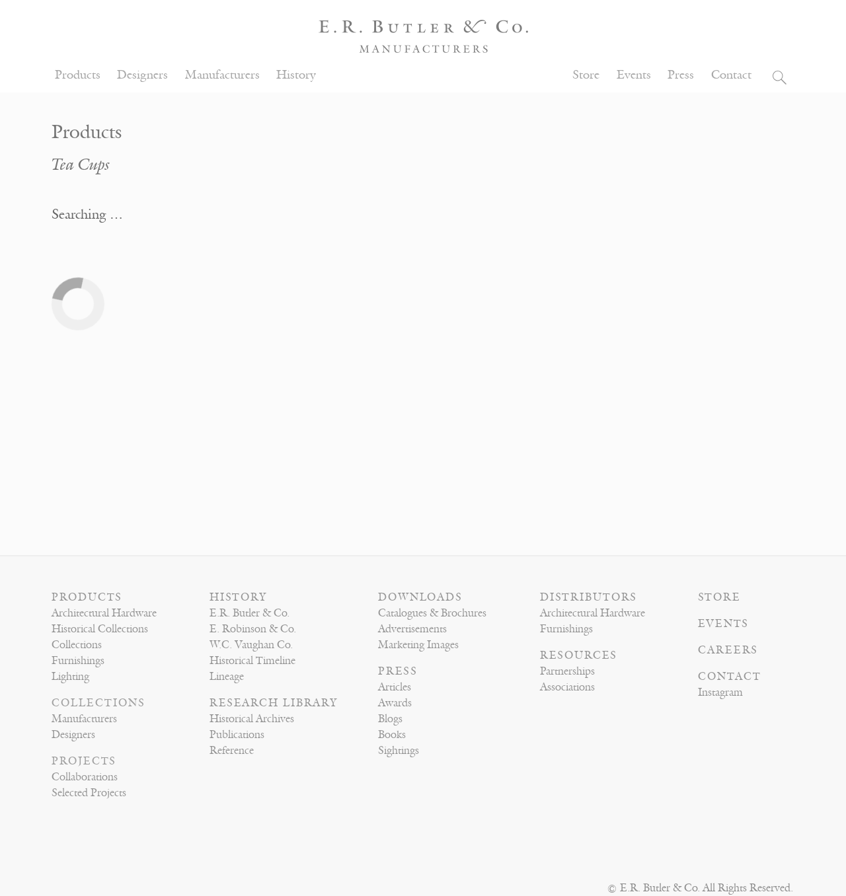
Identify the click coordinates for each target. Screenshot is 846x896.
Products (77, 75)
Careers (728, 650)
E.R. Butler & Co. (249, 613)
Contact (731, 75)
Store (585, 75)
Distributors (588, 597)
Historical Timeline (252, 660)
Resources (578, 655)
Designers (142, 75)
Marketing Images (418, 645)
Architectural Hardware (104, 613)
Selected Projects (89, 793)
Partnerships (567, 671)
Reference (232, 750)
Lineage (227, 676)
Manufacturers (222, 75)
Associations (567, 687)
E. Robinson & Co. (253, 629)
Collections (77, 645)
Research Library (274, 703)
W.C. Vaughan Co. (251, 645)
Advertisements (412, 629)
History (296, 75)
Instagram (720, 692)
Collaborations (85, 777)
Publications (237, 734)
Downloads (420, 597)
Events (634, 75)
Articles (394, 687)
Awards (395, 703)
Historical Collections (100, 629)
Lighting (70, 676)
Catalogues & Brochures (432, 613)
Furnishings (78, 660)
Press (681, 75)
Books (392, 734)
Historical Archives (252, 719)
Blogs (390, 719)
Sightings (398, 750)
